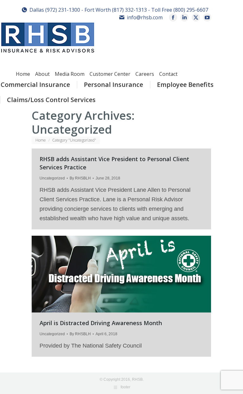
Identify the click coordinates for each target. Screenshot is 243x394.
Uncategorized (52, 178)
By (80, 178)
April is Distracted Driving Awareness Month (101, 323)
